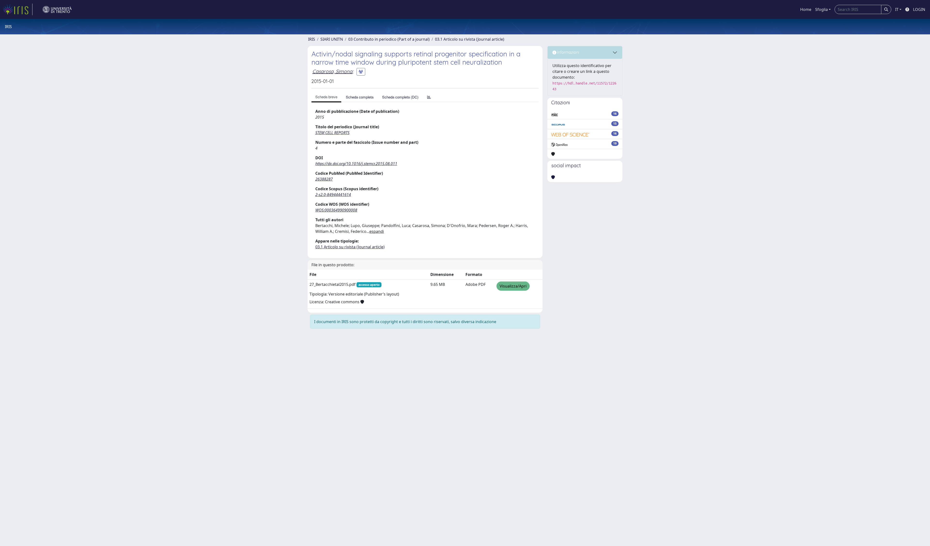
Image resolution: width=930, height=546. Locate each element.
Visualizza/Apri (513, 286)
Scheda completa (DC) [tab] (400, 96)
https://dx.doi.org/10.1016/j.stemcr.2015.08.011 (356, 163)
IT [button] (897, 9)
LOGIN (919, 9)
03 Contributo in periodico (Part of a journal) (389, 39)
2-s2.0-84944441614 (333, 194)
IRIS (311, 39)
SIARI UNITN (331, 39)
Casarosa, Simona (332, 71)
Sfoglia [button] (821, 9)
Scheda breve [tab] (326, 96)
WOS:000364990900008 (336, 210)
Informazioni (567, 52)
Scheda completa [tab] (359, 96)
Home (805, 9)
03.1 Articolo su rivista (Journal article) (469, 39)
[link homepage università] (57, 9)
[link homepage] (17, 9)
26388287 (324, 179)
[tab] (429, 97)
